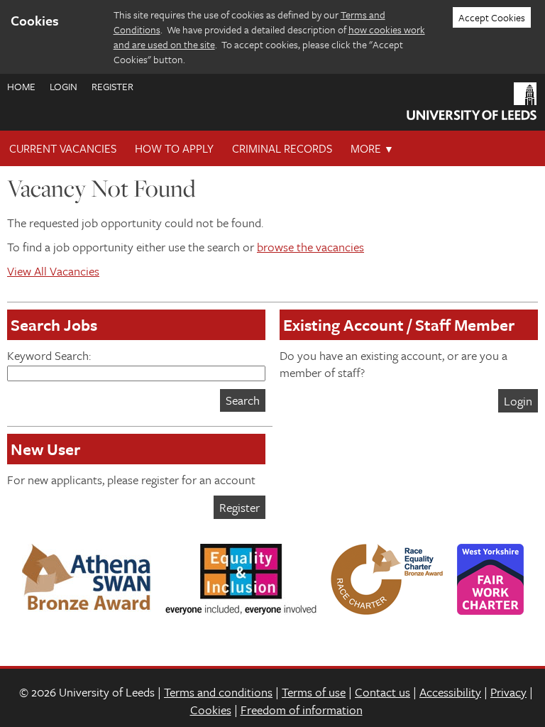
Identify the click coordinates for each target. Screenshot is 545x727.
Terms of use (314, 692)
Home (21, 86)
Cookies (210, 709)
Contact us (382, 692)
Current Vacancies (62, 148)
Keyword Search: (49, 355)
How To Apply (174, 148)
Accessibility (450, 692)
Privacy (508, 692)
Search (243, 400)
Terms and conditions (218, 692)
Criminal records (282, 148)
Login (63, 86)
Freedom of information (302, 709)
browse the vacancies (310, 247)
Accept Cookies (491, 17)
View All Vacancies (53, 271)
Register (112, 86)
